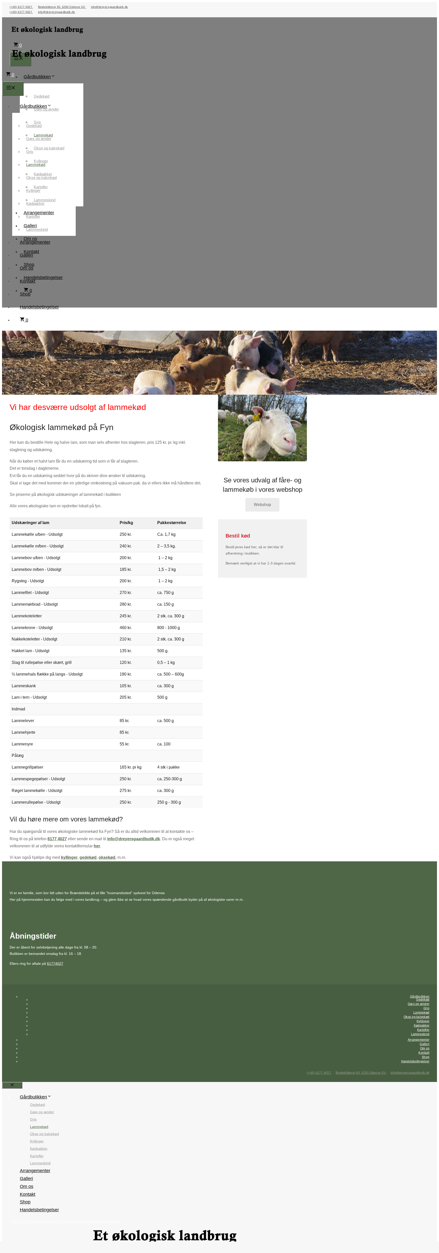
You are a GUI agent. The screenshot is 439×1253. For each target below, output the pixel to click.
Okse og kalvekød (49, 148)
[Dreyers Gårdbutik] (60, 64)
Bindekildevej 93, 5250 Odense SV (62, 6)
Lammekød (35, 164)
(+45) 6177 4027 (21, 6)
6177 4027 (57, 839)
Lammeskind (37, 229)
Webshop (262, 504)
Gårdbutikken (37, 76)
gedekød (88, 857)
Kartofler (33, 216)
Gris (29, 151)
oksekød (107, 857)
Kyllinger (33, 190)
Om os (26, 268)
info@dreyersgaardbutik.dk (109, 6)
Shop (25, 294)
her (97, 846)
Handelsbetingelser (43, 277)
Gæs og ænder (46, 109)
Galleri (26, 255)
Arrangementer (35, 242)
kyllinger (69, 857)
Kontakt (27, 281)
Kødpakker (35, 203)
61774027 (55, 963)
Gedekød (41, 96)
